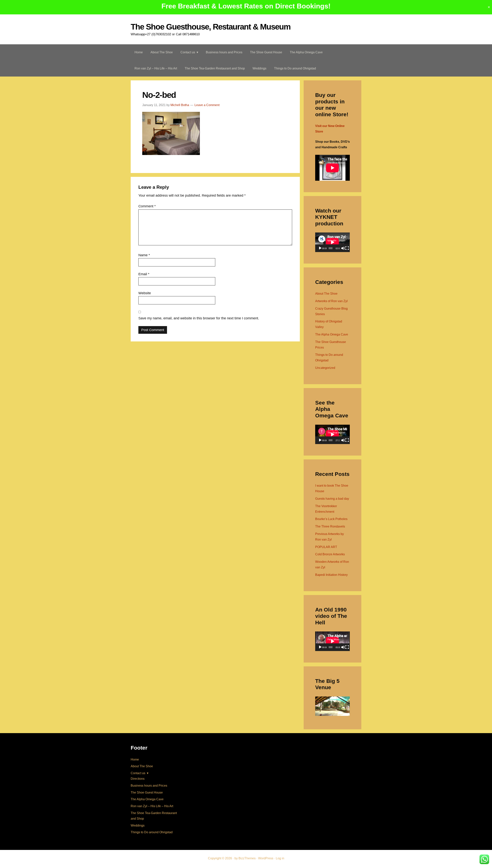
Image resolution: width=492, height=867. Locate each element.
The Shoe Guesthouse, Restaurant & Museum (210, 26)
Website (144, 293)
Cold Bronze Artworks (330, 554)
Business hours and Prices (149, 785)
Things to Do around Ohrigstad (152, 832)
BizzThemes (247, 858)
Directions (138, 778)
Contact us (138, 773)
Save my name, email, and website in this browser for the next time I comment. (198, 318)
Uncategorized (325, 367)
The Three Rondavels (330, 526)
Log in (280, 858)
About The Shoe (326, 293)
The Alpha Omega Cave (331, 334)
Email (143, 274)
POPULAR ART (326, 547)
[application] (332, 242)
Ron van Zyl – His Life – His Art (152, 806)
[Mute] (343, 248)
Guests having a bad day (332, 498)
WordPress (265, 858)
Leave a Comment (206, 105)
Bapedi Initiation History (331, 574)
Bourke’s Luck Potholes (331, 519)
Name (144, 255)
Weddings (138, 825)
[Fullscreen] (347, 248)
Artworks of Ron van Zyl (331, 301)
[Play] (320, 248)
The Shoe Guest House (147, 792)
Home (135, 759)
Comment (147, 206)
